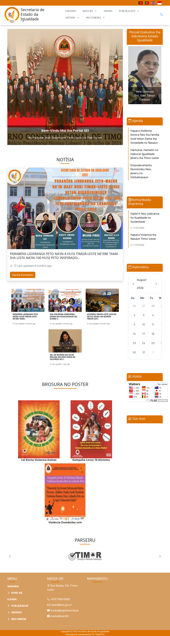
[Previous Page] (10, 556)
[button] (32, 585)
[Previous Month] (133, 283)
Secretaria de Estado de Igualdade (93, 631)
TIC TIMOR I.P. (98, 634)
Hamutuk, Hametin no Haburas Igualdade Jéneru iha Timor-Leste (144, 154)
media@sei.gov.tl (61, 605)
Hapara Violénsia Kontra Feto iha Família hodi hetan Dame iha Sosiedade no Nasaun (144, 136)
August (141, 280)
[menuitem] (70, 11)
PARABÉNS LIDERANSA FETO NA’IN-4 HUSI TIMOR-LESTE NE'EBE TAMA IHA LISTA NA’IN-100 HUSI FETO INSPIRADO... (64, 255)
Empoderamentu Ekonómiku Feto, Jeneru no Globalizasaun (141, 171)
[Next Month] (156, 283)
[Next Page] (160, 556)
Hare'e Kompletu (22, 275)
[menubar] (110, 14)
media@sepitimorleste (64, 610)
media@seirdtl (59, 616)
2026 (140, 287)
